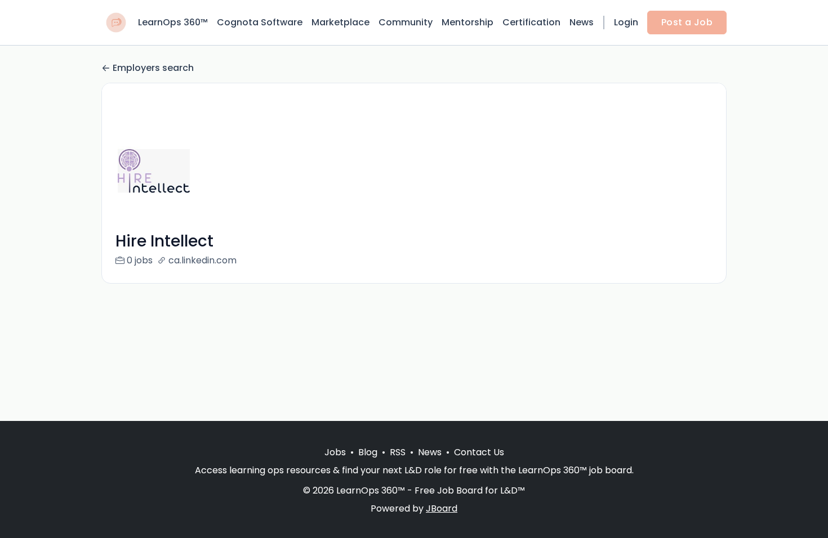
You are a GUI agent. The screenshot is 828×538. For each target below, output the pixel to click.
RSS (398, 452)
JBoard (441, 508)
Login (626, 22)
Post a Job (687, 22)
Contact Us (479, 452)
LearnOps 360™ (173, 22)
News (581, 22)
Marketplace (340, 22)
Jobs (335, 452)
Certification (531, 22)
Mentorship (467, 22)
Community (406, 22)
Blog (367, 452)
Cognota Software (259, 22)
